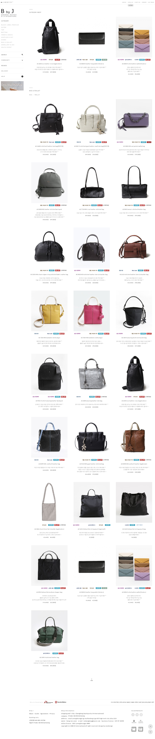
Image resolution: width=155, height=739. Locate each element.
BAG (30, 94)
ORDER (144, 2)
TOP (2, 30)
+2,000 (131, 5)
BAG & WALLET (6, 42)
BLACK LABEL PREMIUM (10, 25)
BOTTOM (4, 32)
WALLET (37, 94)
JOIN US (130, 2)
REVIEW (4, 65)
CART (137, 2)
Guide (37, 713)
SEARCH (4, 55)
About (31, 713)
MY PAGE (151, 2)
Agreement (45, 713)
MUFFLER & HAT (7, 37)
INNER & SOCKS (7, 35)
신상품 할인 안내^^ (8, 2)
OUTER (3, 27)
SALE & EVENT (6, 47)
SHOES (3, 40)
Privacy (52, 713)
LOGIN (124, 2)
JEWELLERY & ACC (8, 45)
